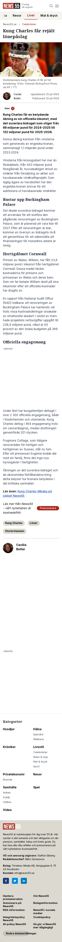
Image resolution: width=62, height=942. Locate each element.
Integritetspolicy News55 (14, 919)
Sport (36, 766)
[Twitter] (15, 881)
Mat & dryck (49, 15)
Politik (6, 797)
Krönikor (9, 747)
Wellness (38, 739)
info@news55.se (24, 873)
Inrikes (7, 792)
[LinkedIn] (24, 881)
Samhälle (10, 787)
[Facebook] (6, 881)
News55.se (10, 24)
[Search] (51, 6)
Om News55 (41, 896)
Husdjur (9, 729)
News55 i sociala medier (44, 911)
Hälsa (37, 729)
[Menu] (57, 6)
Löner (34, 523)
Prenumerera (48, 508)
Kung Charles (14, 523)
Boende (7, 779)
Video (7, 810)
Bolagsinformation (45, 903)
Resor (17, 15)
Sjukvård (38, 734)
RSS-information (14, 910)
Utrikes (7, 802)
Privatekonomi (13, 774)
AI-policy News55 (14, 924)
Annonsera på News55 (12, 904)
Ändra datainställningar (17, 933)
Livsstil (38, 747)
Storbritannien (14, 531)
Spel (36, 787)
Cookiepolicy (41, 917)
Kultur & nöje (40, 757)
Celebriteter (29, 24)
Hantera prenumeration (13, 897)
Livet (31, 15)
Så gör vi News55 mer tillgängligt (44, 926)
